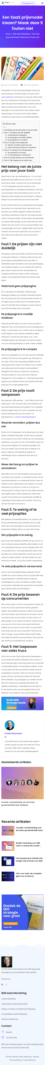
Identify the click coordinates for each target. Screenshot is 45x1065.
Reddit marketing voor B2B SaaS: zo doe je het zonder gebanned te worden (28, 846)
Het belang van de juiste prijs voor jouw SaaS (20, 130)
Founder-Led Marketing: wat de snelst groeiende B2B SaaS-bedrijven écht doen (29, 830)
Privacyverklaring (15, 1060)
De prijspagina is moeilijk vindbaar (20, 137)
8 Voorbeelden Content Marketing (14, 1014)
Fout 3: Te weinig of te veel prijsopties (18, 150)
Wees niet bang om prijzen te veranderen (22, 147)
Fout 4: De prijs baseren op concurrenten (19, 158)
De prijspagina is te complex (18, 140)
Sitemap (36, 1057)
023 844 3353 (11, 1038)
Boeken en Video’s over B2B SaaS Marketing (18, 1009)
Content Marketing (8, 999)
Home (8, 34)
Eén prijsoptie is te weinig (17, 152)
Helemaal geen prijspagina (17, 135)
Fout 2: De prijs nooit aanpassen (16, 143)
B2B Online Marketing (21, 34)
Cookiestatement (29, 1060)
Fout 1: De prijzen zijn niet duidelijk (17, 133)
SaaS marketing (32, 1044)
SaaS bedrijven (7, 97)
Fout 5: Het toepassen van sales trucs (18, 160)
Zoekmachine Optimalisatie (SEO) (14, 1004)
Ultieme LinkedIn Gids (9, 1019)
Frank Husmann (12, 85)
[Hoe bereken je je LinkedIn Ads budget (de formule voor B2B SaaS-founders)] (8, 861)
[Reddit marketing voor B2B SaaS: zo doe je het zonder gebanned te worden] (8, 846)
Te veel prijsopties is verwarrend (19, 155)
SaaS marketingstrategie (25, 417)
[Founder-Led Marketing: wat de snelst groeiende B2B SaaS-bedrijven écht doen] (8, 830)
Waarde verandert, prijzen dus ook (20, 145)
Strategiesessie (28, 3)
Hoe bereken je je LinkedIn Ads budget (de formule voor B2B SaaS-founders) (29, 861)
